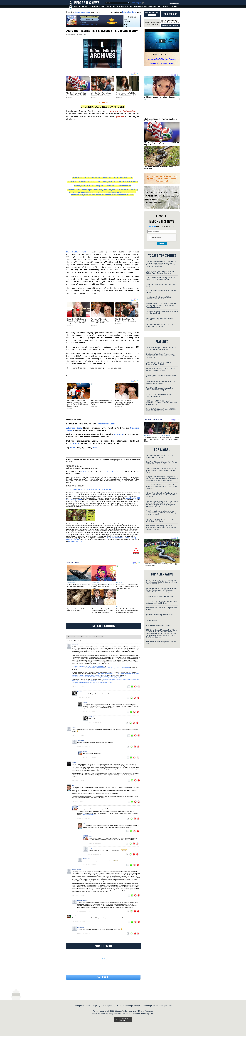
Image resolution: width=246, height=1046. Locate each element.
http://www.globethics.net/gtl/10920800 (85, 681)
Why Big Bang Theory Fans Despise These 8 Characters (125, 320)
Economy (84, 6)
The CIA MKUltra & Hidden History (158, 625)
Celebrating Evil (151, 620)
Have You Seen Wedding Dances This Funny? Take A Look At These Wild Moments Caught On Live (77, 403)
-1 (127, 831)
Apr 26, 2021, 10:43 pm (78, 922)
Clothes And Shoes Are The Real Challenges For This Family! (160, 120)
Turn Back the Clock (106, 424)
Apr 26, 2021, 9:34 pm (83, 818)
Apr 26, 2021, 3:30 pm (78, 735)
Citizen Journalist (112, 472)
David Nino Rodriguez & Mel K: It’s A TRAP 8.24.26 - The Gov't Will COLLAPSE (161, 348)
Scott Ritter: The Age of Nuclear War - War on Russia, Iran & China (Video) (161, 463)
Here (95, 447)
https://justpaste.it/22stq (89, 814)
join (76, 465)
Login (171, 3)
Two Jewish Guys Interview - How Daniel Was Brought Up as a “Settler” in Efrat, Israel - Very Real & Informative (161, 582)
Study (79, 428)
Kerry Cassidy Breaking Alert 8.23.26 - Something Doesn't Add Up (159, 298)
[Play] (162, 41)
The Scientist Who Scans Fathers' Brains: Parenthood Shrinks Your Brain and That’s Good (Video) (160, 355)
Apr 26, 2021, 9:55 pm (95, 843)
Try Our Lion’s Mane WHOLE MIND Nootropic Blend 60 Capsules (88, 489)
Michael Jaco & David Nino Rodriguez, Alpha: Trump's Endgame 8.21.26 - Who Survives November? (161, 494)
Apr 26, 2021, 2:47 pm (78, 686)
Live (139, 6)
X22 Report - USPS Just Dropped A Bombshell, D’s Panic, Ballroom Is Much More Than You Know (161, 402)
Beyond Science (99, 6)
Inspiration (133, 6)
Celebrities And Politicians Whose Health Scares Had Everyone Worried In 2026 (76, 321)
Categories (173, 6)
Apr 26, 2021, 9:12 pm (83, 697)
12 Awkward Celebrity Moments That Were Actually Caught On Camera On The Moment (102, 610)
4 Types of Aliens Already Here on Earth (159, 596)
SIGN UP (152, 227)
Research (118, 434)
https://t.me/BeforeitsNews (155, 203)
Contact (104, 1006)
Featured (77, 6)
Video (144, 6)
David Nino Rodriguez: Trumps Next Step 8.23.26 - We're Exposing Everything (160, 272)
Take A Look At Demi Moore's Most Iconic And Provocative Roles (101, 402)
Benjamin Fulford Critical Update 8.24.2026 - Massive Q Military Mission (161, 410)
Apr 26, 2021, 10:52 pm (89, 865)
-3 (128, 686)
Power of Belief (110, 6)
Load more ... (103, 977)
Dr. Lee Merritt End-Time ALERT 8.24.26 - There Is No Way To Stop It (160, 363)
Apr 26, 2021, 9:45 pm (83, 911)
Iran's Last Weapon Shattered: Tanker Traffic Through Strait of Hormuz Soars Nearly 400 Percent (161, 470)
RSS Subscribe (157, 1006)
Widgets (168, 1006)
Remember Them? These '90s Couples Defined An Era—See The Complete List (127, 586)
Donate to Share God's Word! (162, 63)
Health (91, 6)
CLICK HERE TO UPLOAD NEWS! (170, 25)
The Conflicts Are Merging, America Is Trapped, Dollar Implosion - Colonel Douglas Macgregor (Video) (161, 527)
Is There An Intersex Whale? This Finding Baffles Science (79, 585)
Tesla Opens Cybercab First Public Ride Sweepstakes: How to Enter (159, 615)
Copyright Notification (141, 1006)
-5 (128, 746)
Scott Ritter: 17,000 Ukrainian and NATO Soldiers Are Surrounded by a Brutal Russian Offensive (161, 486)
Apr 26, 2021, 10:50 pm (83, 746)
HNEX (72, 447)
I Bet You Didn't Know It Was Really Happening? (171, 438)
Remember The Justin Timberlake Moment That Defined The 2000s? (100, 321)
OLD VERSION (170, 14)
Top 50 (149, 6)
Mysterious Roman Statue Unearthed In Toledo (76, 609)
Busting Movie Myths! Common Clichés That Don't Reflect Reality (102, 586)
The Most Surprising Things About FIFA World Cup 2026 (161, 144)
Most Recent (157, 6)
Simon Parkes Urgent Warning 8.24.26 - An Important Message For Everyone (160, 278)
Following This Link (75, 541)
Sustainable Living (122, 6)
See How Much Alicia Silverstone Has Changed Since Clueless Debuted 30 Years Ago (128, 610)
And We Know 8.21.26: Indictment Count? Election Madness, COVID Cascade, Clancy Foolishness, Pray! (161, 512)
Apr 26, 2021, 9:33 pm (95, 722)
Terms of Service (124, 1006)
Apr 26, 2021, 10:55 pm (83, 933)
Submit (161, 244)
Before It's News (86, 2)
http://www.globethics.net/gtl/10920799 (119, 668)
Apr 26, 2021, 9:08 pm (78, 801)
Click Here (84, 472)
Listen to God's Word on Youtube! (162, 59)
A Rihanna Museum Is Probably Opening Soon (162, 97)
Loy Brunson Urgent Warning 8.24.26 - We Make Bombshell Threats (160, 382)
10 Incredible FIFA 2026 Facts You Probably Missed (152, 439)
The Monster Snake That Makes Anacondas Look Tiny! (160, 167)
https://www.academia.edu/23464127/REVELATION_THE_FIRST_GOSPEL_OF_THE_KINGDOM (99, 676)
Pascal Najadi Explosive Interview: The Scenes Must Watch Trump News (159, 389)
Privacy (112, 1006)
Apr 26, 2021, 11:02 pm (89, 757)
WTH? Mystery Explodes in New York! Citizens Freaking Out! (159, 395)
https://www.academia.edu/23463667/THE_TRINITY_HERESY (89, 668)
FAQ (98, 1006)
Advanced (70, 428)
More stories (94, 24)
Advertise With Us (87, 1006)
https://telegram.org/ (171, 196)
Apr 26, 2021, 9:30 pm (89, 711)
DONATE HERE (152, 15)
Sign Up (176, 3)
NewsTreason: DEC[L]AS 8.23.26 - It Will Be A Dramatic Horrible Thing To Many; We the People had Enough (161, 305)
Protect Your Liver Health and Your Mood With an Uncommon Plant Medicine (161, 602)
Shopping (165, 6)
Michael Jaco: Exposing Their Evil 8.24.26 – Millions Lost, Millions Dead (161, 369)
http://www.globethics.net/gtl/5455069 (89, 675)
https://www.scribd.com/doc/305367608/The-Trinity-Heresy (88, 666)
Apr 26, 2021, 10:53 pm (95, 854)
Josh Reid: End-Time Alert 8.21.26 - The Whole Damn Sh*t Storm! (159, 520)
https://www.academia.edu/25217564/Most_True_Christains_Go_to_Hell (92, 682)
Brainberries (70, 325)
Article (76, 443)
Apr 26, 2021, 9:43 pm (78, 895)
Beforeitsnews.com (82, 12)
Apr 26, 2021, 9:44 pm (89, 831)
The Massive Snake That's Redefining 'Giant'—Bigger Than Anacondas (161, 564)
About (76, 1006)
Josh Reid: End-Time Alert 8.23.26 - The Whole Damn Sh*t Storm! (159, 325)
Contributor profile (85, 24)
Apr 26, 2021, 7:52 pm (78, 780)
